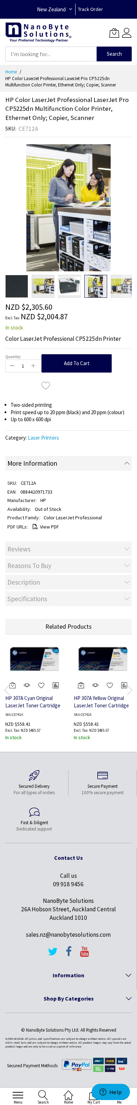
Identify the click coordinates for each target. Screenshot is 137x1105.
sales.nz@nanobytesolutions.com (68, 934)
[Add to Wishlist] (41, 685)
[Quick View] (27, 685)
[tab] (68, 463)
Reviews (19, 549)
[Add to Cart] (81, 685)
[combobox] (51, 54)
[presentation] (7, 690)
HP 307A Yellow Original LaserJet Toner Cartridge (101, 702)
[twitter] (53, 955)
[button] (16, 286)
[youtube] (84, 955)
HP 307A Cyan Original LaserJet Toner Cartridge (32, 702)
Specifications (27, 598)
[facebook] (69, 955)
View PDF (49, 527)
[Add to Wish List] (46, 385)
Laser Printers (43, 437)
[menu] (18, 1095)
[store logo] (38, 32)
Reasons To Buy (29, 565)
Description (23, 582)
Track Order (90, 9)
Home (11, 72)
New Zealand (51, 9)
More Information (32, 463)
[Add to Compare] (56, 685)
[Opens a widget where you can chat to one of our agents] (110, 1092)
